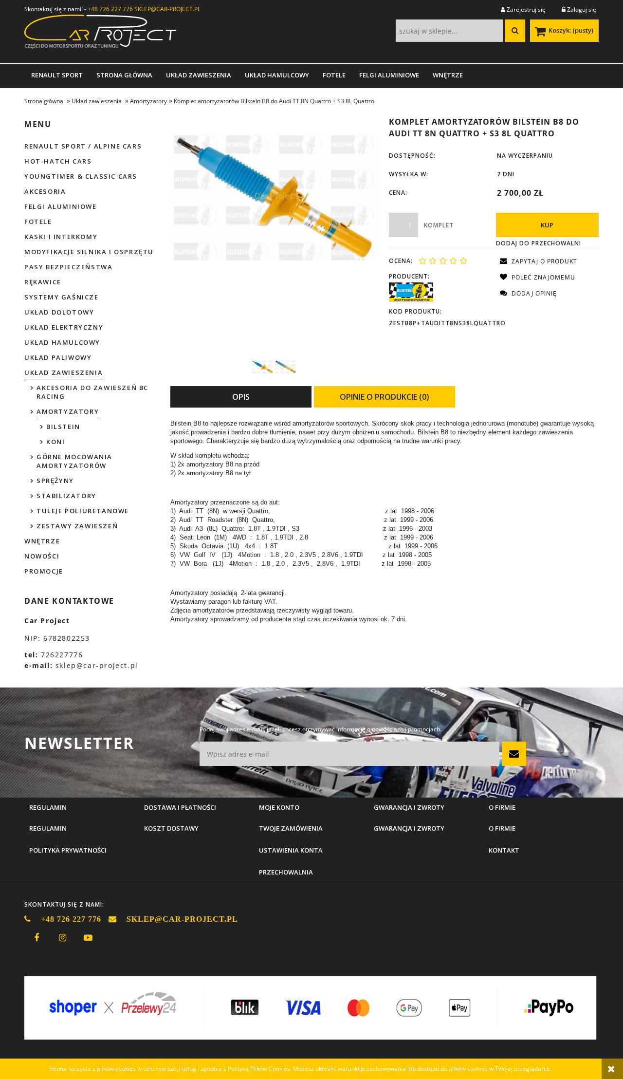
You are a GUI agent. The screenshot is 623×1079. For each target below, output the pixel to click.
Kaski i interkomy (60, 236)
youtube (88, 938)
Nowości (41, 556)
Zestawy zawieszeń (77, 525)
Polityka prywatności (68, 850)
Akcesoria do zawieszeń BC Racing (92, 392)
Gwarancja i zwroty (409, 828)
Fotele (38, 221)
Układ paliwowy (58, 357)
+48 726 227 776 (110, 9)
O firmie (502, 828)
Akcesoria (45, 191)
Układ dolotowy (59, 312)
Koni (55, 441)
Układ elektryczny (63, 327)
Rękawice (42, 282)
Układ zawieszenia (63, 372)
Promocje (43, 571)
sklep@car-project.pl (96, 665)
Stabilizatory (66, 495)
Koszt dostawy (171, 828)
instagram (62, 938)
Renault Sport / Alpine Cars (83, 146)
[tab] (241, 397)
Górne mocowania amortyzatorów (74, 461)
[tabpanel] (384, 521)
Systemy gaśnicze (61, 297)
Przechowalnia (286, 872)
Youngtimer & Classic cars (80, 176)
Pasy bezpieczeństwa (68, 266)
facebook (36, 938)
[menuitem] (57, 75)
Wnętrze (42, 541)
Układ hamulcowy (62, 342)
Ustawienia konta (291, 850)
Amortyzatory (68, 411)
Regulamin (48, 828)
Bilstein (63, 426)
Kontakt (504, 850)
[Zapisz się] (514, 754)
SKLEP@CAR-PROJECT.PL (167, 9)
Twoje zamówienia (291, 828)
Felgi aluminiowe (60, 206)
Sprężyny (55, 480)
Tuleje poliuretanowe (83, 510)
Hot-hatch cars (58, 161)
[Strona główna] (100, 35)
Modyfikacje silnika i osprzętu (89, 251)
